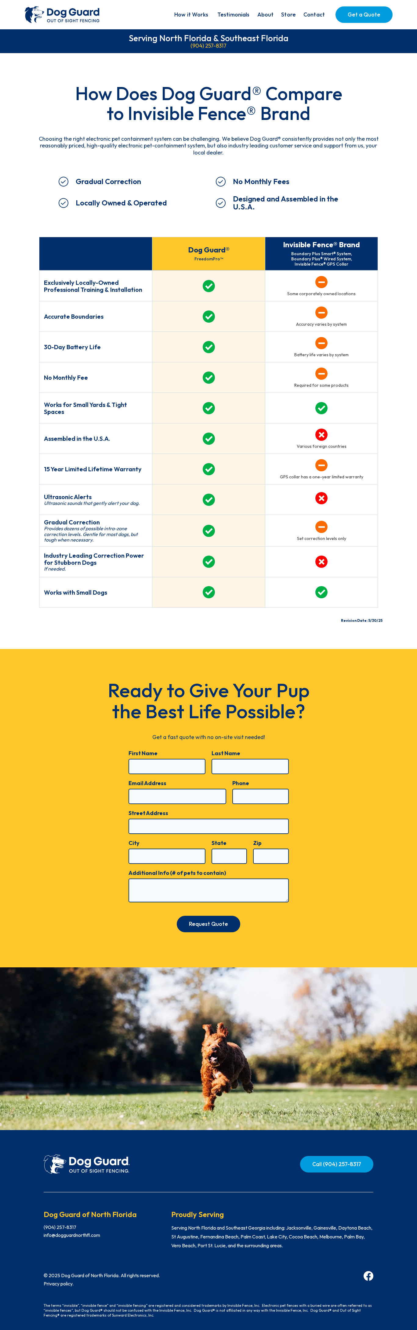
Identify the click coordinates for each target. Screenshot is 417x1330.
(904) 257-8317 (208, 45)
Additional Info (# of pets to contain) (177, 873)
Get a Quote (364, 14)
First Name (143, 753)
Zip (257, 843)
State (219, 843)
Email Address (147, 783)
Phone (240, 783)
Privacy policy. (59, 1284)
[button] (191, 14)
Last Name (226, 753)
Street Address (148, 813)
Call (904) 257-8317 (336, 1164)
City (134, 843)
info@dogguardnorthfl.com (72, 1235)
